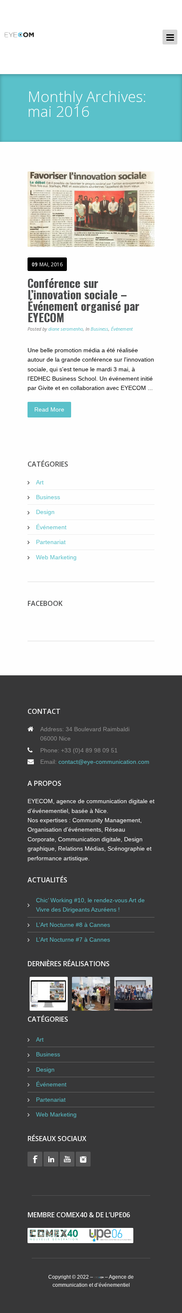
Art (40, 482)
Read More (49, 409)
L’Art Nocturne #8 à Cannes (73, 924)
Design (45, 512)
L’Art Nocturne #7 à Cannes (73, 939)
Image (102, 209)
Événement (122, 329)
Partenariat (51, 542)
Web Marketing (56, 557)
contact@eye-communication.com (103, 761)
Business (99, 329)
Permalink (79, 209)
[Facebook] (35, 1159)
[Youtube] (67, 1159)
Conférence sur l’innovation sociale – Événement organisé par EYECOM (83, 300)
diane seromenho (65, 329)
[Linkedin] (51, 1159)
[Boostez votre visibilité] (19, 34)
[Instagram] (83, 1159)
